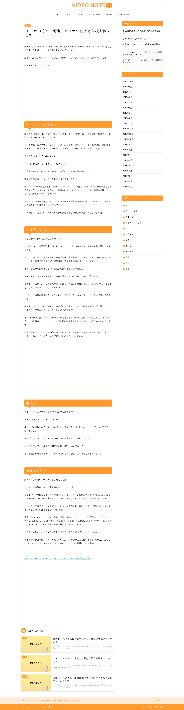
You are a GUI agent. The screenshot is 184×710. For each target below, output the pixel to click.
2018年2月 (127, 181)
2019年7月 (127, 92)
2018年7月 (127, 155)
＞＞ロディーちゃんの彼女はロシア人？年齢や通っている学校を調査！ (58, 558)
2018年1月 (127, 186)
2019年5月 (127, 102)
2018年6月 (127, 160)
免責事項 (45, 707)
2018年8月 (127, 150)
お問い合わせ (123, 14)
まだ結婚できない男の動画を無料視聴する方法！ (141, 32)
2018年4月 (127, 171)
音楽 (128, 269)
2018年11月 (128, 134)
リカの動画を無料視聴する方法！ (137, 39)
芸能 (128, 263)
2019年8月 (127, 87)
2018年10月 (128, 139)
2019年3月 (127, 113)
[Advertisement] (68, 96)
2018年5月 (127, 165)
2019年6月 (127, 97)
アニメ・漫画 (94, 14)
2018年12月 (128, 129)
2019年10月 (128, 81)
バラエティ (131, 234)
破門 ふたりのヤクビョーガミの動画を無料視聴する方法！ (143, 61)
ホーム (57, 14)
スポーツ (130, 217)
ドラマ (69, 14)
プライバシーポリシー (30, 707)
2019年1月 (127, 123)
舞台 (128, 257)
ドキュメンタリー (134, 223)
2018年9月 (127, 144)
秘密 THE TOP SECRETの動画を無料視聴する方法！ (143, 45)
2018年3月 (127, 176)
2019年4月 (127, 108)
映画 (80, 14)
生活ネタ (130, 251)
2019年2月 (127, 118)
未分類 (129, 246)
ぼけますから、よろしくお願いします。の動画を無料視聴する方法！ (142, 53)
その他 (109, 14)
